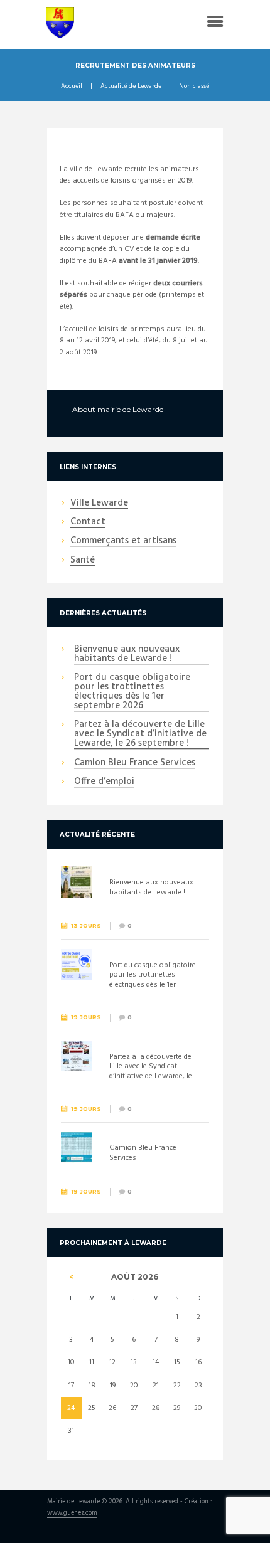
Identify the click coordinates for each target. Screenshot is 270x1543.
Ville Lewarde (99, 504)
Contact (87, 522)
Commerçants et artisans (123, 541)
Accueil (71, 86)
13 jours (86, 925)
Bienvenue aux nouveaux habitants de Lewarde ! (127, 654)
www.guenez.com (72, 1514)
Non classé (194, 86)
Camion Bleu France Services (134, 763)
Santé (82, 561)
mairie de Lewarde (130, 409)
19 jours (86, 1017)
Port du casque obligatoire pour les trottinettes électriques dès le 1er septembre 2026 (132, 692)
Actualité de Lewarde (130, 86)
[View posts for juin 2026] (71, 1277)
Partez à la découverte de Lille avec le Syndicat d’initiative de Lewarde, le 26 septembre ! (140, 734)
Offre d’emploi (104, 782)
